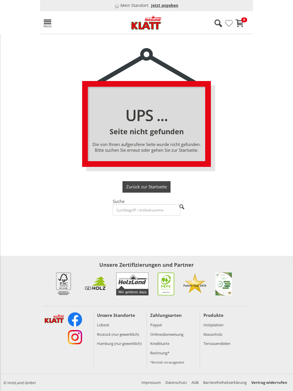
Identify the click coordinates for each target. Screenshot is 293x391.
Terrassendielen (216, 343)
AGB (195, 382)
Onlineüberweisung (166, 334)
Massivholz (212, 334)
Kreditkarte (159, 343)
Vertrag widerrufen (269, 382)
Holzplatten (213, 324)
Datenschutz (176, 382)
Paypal (156, 324)
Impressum (151, 382)
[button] (74, 22)
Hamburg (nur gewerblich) (119, 343)
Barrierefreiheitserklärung (225, 382)
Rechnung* (159, 353)
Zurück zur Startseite (146, 186)
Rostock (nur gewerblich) (118, 334)
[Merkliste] (229, 23)
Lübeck (103, 324)
